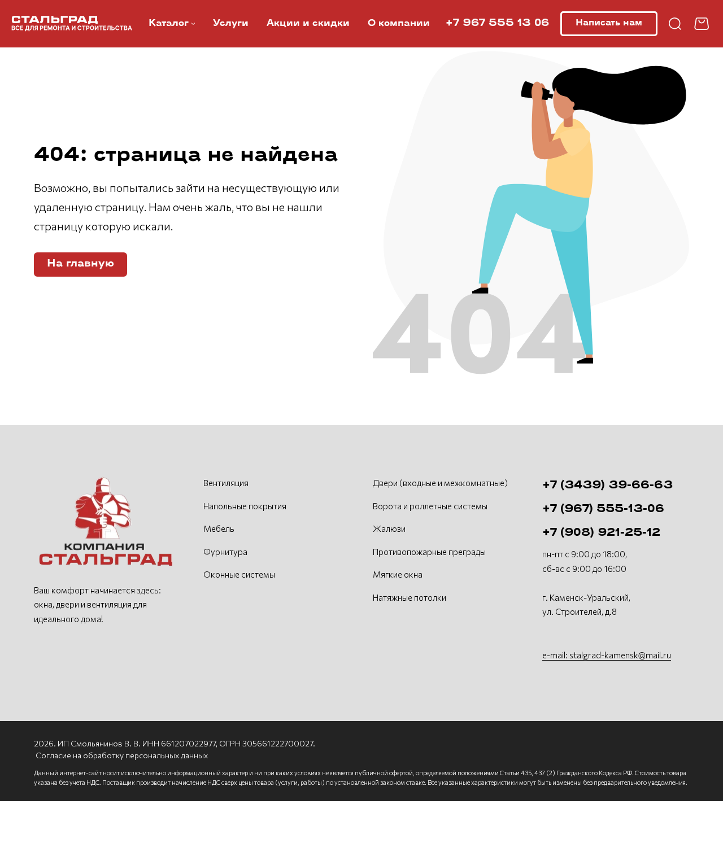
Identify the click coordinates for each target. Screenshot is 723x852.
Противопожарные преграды (429, 552)
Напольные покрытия (244, 506)
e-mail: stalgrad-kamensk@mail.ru (606, 655)
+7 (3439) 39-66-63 (607, 485)
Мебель (218, 528)
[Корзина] (703, 24)
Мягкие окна (398, 574)
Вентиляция (226, 483)
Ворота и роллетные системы (430, 506)
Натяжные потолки (409, 597)
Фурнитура (225, 552)
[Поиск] (675, 23)
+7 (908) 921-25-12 (601, 533)
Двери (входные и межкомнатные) (440, 483)
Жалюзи (389, 528)
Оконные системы (239, 574)
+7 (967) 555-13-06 (603, 509)
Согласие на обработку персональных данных (122, 755)
